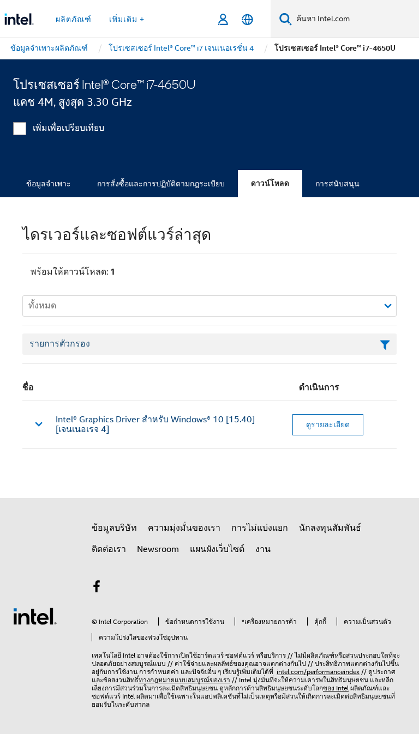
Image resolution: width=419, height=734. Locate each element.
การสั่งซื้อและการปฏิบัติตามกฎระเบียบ (161, 184)
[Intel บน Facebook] (96, 588)
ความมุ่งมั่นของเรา (184, 528)
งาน (263, 549)
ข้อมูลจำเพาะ (48, 184)
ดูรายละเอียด (328, 424)
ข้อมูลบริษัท (114, 528)
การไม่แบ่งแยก (259, 528)
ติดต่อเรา (109, 549)
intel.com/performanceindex (318, 672)
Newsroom (158, 549)
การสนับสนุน (337, 184)
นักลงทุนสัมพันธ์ (330, 528)
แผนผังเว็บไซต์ (217, 549)
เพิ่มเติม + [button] (127, 19)
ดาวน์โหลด (270, 183)
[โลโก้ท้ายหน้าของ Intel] (35, 615)
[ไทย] (247, 19)
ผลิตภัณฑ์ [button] (74, 19)
